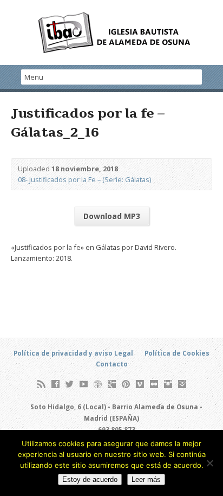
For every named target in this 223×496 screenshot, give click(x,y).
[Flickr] (154, 384)
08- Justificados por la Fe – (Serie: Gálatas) (84, 179)
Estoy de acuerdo (89, 479)
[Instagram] (168, 384)
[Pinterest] (126, 384)
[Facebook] (55, 384)
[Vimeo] (140, 384)
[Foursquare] (182, 384)
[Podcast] (98, 384)
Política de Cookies (177, 353)
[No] (209, 463)
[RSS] (41, 384)
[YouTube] (84, 384)
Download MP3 (111, 216)
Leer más (146, 479)
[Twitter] (69, 384)
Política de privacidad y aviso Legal (73, 353)
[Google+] (112, 384)
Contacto (112, 364)
